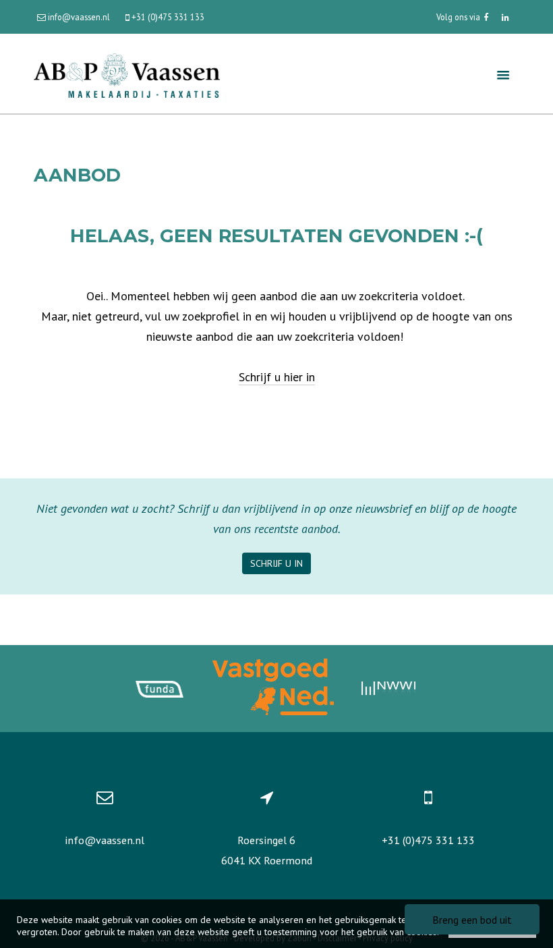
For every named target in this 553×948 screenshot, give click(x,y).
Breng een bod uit (472, 919)
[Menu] (503, 74)
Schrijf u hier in (277, 377)
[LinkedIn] (505, 17)
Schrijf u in (276, 563)
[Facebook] (486, 17)
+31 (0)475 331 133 (428, 840)
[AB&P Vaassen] (127, 74)
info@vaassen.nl (104, 840)
